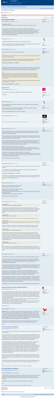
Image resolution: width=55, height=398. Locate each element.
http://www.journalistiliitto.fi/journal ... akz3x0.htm (11, 173)
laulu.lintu (6, 308)
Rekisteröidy (45, 8)
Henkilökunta (35, 394)
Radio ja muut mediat (22, 6)
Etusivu (4, 6)
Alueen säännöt (4, 15)
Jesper (43, 253)
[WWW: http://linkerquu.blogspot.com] (43, 123)
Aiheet (17, 6)
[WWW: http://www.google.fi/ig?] (43, 331)
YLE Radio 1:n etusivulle (11, 6)
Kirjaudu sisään (51, 8)
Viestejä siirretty (5, 87)
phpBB (23, 396)
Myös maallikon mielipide (8, 19)
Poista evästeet (40, 394)
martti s (6, 128)
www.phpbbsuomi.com (30, 397)
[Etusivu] (5, 2)
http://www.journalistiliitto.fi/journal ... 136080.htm (10, 62)
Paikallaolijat (4, 389)
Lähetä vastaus (3, 17)
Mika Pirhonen (7, 21)
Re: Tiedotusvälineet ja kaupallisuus (10, 326)
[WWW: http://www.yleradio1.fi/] (43, 96)
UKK (41, 8)
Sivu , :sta (49, 17)
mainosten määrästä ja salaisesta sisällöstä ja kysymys (14, 287)
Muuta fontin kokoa (52, 6)
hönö (5, 101)
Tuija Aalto (6, 49)
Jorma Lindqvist (7, 115)
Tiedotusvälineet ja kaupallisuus (8, 10)
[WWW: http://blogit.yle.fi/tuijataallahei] (43, 54)
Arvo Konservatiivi (7, 328)
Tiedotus (10, 12)
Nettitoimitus (6, 12)
